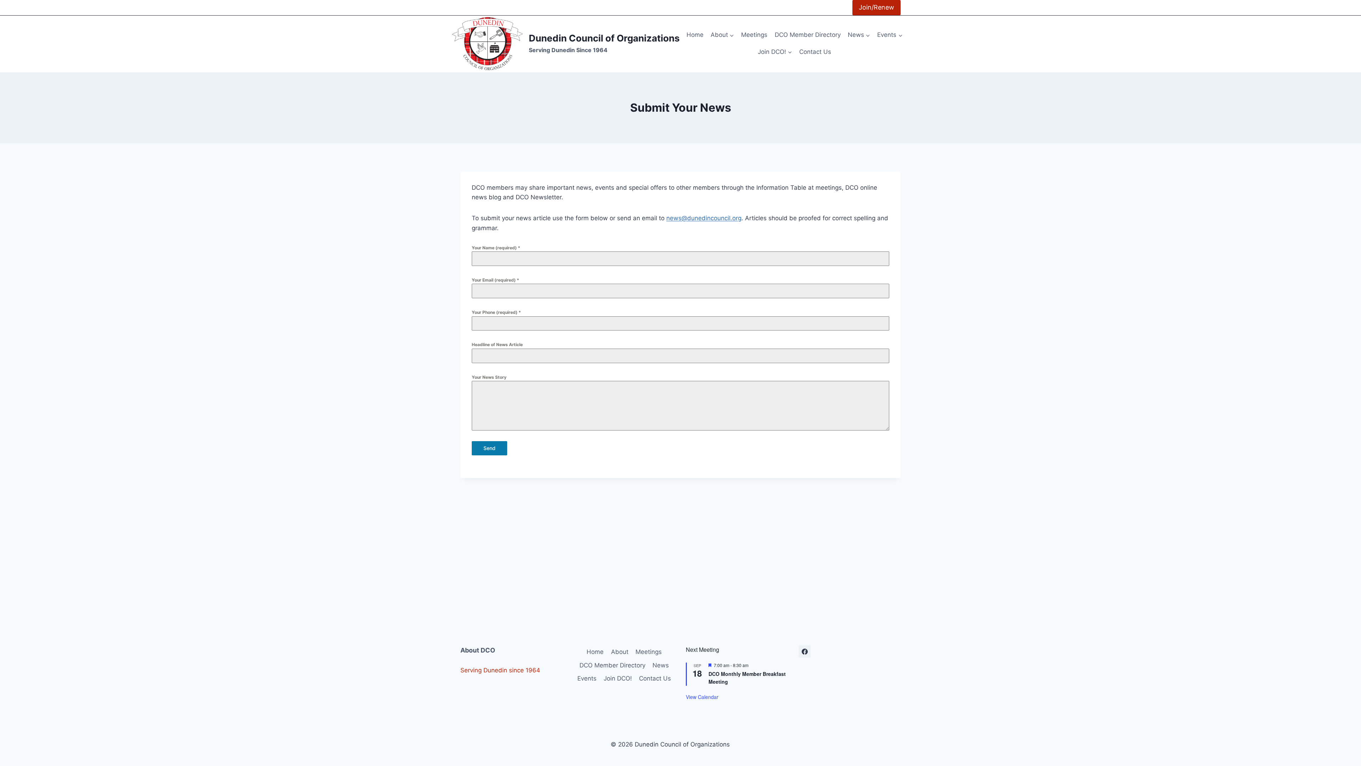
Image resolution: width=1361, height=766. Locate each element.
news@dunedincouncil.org (703, 218)
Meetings (754, 34)
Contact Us (815, 51)
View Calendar (702, 696)
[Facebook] (805, 651)
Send (489, 448)
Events (587, 678)
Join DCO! (618, 678)
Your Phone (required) (496, 312)
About (619, 651)
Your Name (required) (496, 247)
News (661, 665)
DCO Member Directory (808, 34)
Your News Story (489, 377)
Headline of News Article (497, 344)
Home (695, 34)
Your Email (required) (495, 280)
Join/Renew (876, 7)
